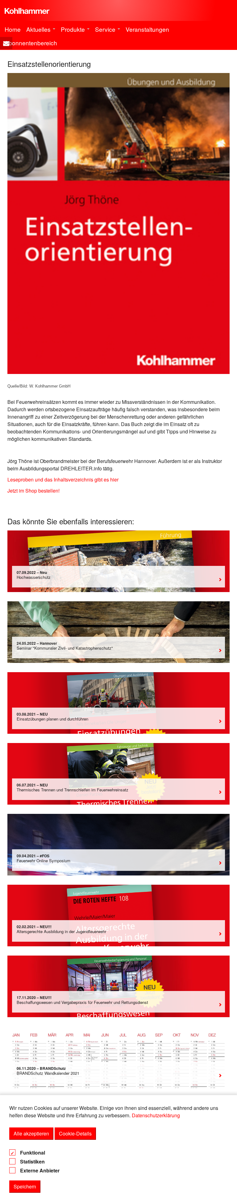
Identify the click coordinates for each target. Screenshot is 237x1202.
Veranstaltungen (147, 29)
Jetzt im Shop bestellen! (33, 490)
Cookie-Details (75, 1133)
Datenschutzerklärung (156, 1115)
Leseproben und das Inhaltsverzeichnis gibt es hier (62, 479)
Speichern (25, 1186)
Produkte (73, 29)
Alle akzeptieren (31, 1133)
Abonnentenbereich (31, 43)
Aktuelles (39, 29)
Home (13, 29)
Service (106, 29)
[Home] (27, 8)
